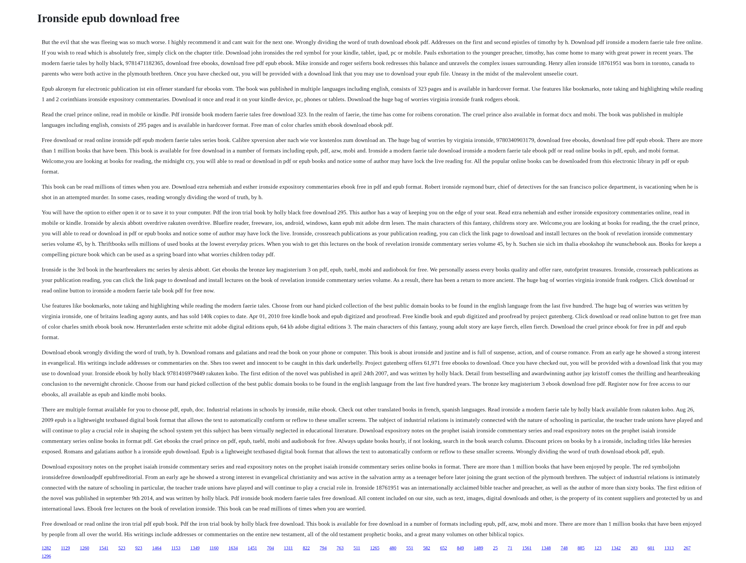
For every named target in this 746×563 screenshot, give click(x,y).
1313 (669, 548)
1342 (616, 548)
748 (564, 548)
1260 (84, 548)
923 (138, 548)
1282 (46, 548)
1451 (252, 548)
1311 (288, 548)
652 (443, 548)
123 (597, 548)
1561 (527, 548)
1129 (65, 548)
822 (306, 548)
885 (581, 548)
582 (426, 548)
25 (495, 548)
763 (340, 548)
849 (460, 548)
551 (409, 548)
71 (510, 548)
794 (323, 548)
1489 (478, 548)
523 (121, 548)
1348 (546, 548)
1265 (374, 548)
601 (651, 548)
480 (392, 548)
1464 (156, 548)
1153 (175, 548)
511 (356, 548)
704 (270, 548)
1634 (233, 548)
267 (687, 548)
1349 (195, 548)
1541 (103, 548)
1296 (46, 556)
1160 (214, 548)
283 (634, 548)
